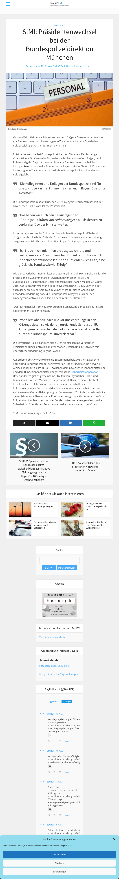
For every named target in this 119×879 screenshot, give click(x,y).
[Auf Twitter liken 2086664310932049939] (61, 772)
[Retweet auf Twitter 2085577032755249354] (55, 815)
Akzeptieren (59, 854)
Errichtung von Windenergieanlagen (43, 505)
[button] (114, 839)
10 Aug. (59, 751)
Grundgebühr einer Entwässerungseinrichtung (97, 506)
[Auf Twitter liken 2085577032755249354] (61, 815)
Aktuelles (59, 25)
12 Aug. (59, 714)
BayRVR (50, 713)
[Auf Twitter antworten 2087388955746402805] (49, 742)
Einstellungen (59, 871)
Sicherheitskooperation (84, 372)
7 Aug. (59, 781)
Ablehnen (59, 863)
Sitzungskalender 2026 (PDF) (54, 665)
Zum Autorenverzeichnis (52, 637)
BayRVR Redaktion (62, 66)
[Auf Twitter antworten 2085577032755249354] (49, 815)
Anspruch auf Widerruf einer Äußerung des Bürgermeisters (96, 525)
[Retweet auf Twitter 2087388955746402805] (55, 742)
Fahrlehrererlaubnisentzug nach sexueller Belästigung (45, 525)
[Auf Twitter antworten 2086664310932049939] (49, 772)
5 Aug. (59, 824)
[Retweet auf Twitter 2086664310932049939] (55, 772)
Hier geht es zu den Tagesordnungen (58, 674)
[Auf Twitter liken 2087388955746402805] (61, 742)
